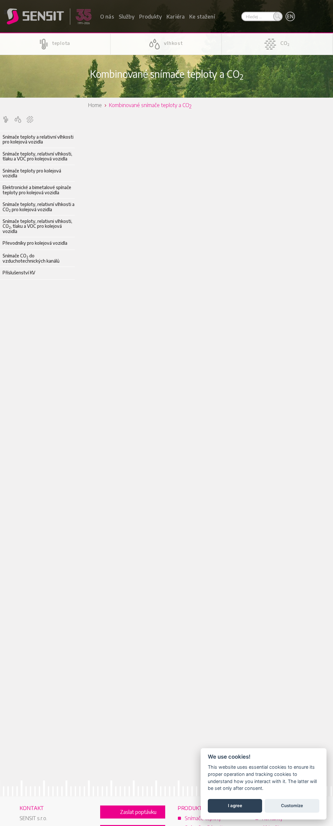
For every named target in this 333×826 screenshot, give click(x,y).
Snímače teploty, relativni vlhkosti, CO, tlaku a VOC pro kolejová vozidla (37, 226)
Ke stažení (202, 16)
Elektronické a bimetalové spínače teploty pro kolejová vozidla (37, 190)
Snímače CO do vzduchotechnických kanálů (31, 258)
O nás (107, 16)
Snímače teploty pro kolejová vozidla (32, 173)
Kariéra (175, 16)
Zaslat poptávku (138, 812)
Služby (127, 16)
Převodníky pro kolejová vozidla (35, 243)
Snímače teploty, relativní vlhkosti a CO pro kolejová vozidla (38, 207)
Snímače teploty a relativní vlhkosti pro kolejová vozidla (38, 139)
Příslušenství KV (19, 272)
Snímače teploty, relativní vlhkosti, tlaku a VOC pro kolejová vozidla (37, 156)
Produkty (150, 16)
